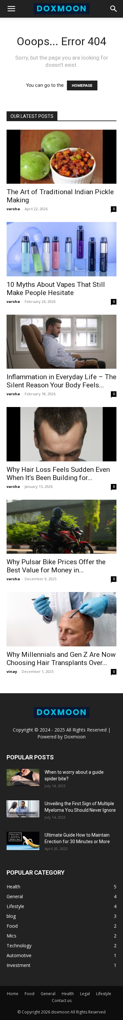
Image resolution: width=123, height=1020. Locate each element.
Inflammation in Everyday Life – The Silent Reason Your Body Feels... (61, 381)
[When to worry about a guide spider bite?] (23, 777)
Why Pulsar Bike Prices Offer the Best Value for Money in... (56, 566)
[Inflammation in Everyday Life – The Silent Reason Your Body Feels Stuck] (61, 342)
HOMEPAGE (82, 85)
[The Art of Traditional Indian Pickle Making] (61, 157)
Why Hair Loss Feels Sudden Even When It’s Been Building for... (58, 474)
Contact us (62, 1000)
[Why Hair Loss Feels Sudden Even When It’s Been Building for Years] (61, 434)
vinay (12, 671)
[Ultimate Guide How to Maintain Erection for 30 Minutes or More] (23, 841)
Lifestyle (103, 993)
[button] (11, 9)
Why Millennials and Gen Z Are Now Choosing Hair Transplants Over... (61, 659)
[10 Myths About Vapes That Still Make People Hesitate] (61, 249)
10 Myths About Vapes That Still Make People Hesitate (56, 289)
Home (12, 993)
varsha (13, 208)
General (48, 993)
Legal (85, 993)
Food (29, 993)
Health (68, 993)
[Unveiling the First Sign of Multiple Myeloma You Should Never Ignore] (23, 808)
